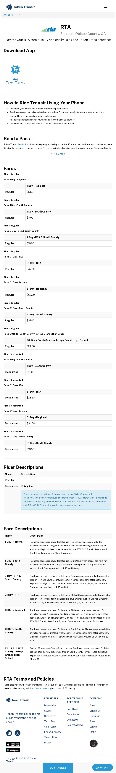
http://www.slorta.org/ (41, 688)
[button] (105, 7)
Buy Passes (58, 767)
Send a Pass (24, 144)
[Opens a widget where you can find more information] (102, 767)
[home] (21, 7)
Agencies (8, 15)
